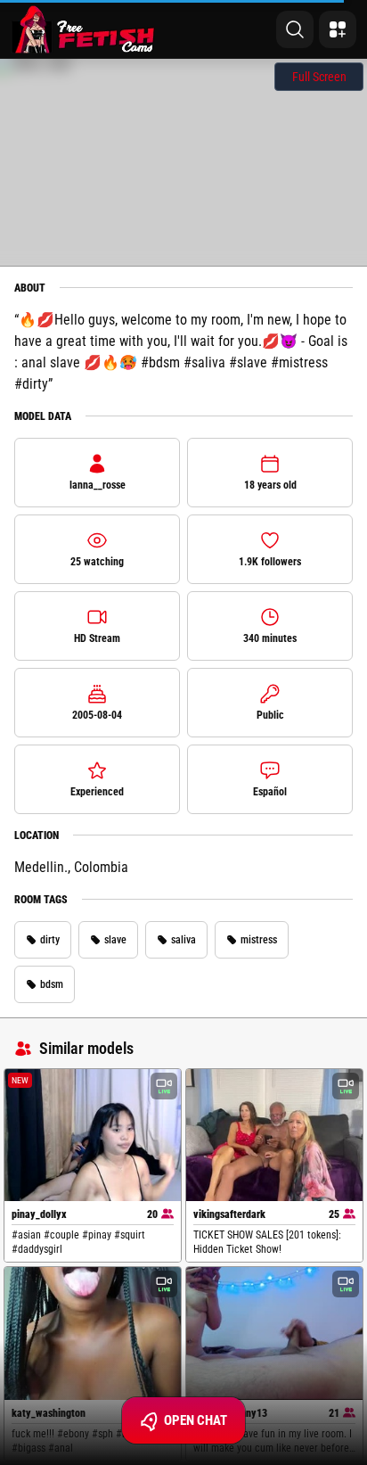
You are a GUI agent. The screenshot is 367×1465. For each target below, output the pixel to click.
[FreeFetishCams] (83, 29)
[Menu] (337, 29)
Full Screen (319, 77)
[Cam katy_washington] (92, 1333)
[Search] (295, 29)
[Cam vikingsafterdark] (274, 1135)
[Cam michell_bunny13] (274, 1333)
